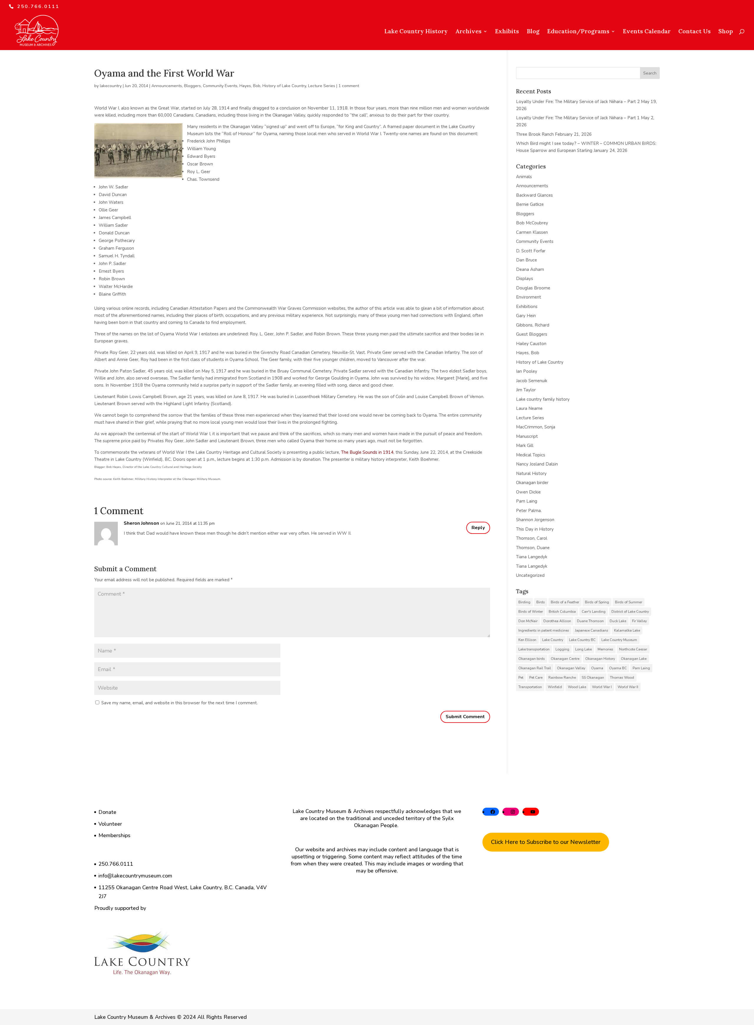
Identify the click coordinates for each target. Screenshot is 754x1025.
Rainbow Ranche (562, 677)
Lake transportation (534, 649)
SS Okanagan (593, 677)
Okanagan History (600, 658)
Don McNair (528, 621)
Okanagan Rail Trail (534, 668)
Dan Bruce (526, 260)
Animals (524, 177)
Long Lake (583, 649)
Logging (562, 649)
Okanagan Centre (565, 658)
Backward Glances (534, 195)
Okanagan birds (531, 658)
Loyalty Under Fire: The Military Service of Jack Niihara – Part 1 (578, 118)
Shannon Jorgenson (535, 520)
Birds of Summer (628, 602)
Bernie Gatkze (530, 204)
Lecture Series (321, 86)
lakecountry (111, 86)
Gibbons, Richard (532, 325)
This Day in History (535, 529)
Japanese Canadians (591, 630)
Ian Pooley (526, 371)
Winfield (555, 687)
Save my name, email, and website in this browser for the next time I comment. (179, 703)
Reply (478, 527)
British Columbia (562, 611)
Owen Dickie (528, 492)
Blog (533, 32)
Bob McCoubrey (532, 223)
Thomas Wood (622, 677)
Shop (725, 32)
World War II (628, 687)
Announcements (166, 86)
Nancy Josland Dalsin (537, 464)
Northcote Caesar (633, 649)
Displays (524, 278)
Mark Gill (524, 445)
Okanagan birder (532, 483)
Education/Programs (578, 32)
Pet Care (536, 677)
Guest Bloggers (531, 334)
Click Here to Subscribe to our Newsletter (546, 842)
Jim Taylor (526, 390)
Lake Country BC (582, 639)
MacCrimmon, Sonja (535, 427)
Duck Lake (618, 621)
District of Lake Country (630, 611)
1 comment (348, 86)
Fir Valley (639, 621)
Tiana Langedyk (531, 557)
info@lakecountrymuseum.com (135, 875)
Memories (605, 649)
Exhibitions (527, 306)
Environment (528, 297)
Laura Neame (529, 408)
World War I (602, 687)
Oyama (597, 668)
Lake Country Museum (619, 639)
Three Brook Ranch (535, 134)
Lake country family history (543, 399)
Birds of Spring (597, 602)
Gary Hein (526, 316)
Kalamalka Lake (627, 630)
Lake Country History (416, 32)
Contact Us (694, 32)
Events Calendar (647, 32)
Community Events (220, 86)
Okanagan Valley (571, 668)
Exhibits (507, 32)
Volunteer (110, 823)
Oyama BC (618, 668)
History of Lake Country (284, 86)
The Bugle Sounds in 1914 (367, 452)
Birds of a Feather (565, 602)
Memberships (114, 835)
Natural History (531, 473)
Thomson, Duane (533, 548)
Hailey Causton (531, 344)
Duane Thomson (590, 621)
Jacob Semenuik (531, 381)
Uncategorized (530, 575)
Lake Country (552, 639)
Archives (468, 32)
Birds (540, 602)
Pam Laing (526, 501)
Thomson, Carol (531, 538)
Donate (107, 812)
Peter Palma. (529, 511)
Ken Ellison (527, 639)
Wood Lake (577, 687)
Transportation (530, 687)
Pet (520, 677)
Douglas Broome (533, 288)
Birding (524, 602)
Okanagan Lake (633, 658)
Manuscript (527, 436)
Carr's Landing (594, 611)
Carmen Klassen (532, 232)
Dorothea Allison (557, 621)
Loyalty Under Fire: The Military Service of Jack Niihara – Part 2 (578, 102)
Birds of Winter (530, 611)
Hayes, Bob (249, 86)
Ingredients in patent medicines (543, 630)
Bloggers (192, 86)
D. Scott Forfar (530, 251)
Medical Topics (530, 455)
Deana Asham (530, 269)
